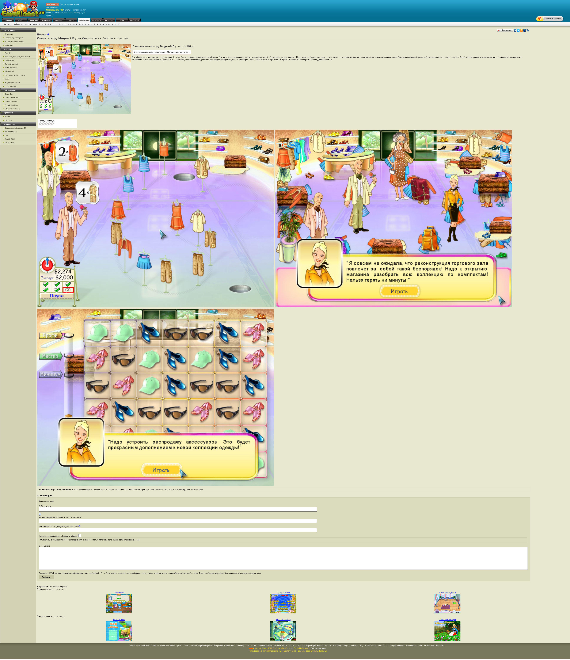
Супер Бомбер (283, 592)
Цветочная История (447, 619)
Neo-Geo (8, 120)
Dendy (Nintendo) (11, 64)
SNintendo (134, 20)
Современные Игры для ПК (15, 128)
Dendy (20, 20)
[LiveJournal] (527, 30)
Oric (6, 135)
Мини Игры (84, 20)
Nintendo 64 (96, 20)
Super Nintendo (10, 86)
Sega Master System (12, 82)
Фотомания (119, 592)
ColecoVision (9, 60)
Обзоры (28, 24)
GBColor (58, 20)
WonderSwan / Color (12, 109)
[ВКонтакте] (515, 30)
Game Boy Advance (12, 98)
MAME (71, 20)
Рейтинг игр (18, 24)
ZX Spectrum (10, 143)
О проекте (9, 34)
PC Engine (109, 20)
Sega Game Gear (11, 105)
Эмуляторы (135, 646)
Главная (8, 20)
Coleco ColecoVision (191, 646)
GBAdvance (46, 20)
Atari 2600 (8, 53)
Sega (122, 20)
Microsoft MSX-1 (11, 132)
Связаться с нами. (318, 648)
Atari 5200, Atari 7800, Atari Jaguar (17, 57)
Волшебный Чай (283, 619)
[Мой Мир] (524, 30)
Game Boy (34, 20)
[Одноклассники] (521, 30)
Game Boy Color (11, 101)
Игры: (35, 24)
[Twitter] (518, 30)
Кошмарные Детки (447, 592)
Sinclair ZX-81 (10, 139)
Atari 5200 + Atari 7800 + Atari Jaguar (166, 646)
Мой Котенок (119, 619)
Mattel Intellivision (11, 68)
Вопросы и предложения (14, 41)
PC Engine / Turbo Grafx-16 (15, 75)
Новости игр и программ (14, 38)
